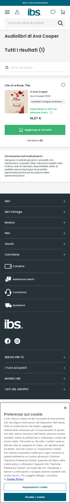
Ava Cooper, (37, 96)
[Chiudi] (65, 408)
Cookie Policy (15, 479)
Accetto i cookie (35, 497)
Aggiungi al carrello (38, 130)
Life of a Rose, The (17, 85)
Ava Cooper (40, 91)
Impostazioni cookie (35, 487)
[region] (35, 452)
